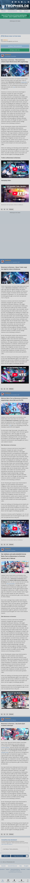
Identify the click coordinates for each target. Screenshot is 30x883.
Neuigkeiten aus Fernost (12, 41)
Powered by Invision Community (15, 872)
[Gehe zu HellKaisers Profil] (2, 55)
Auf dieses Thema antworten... (11, 849)
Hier (10, 425)
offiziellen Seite (4, 752)
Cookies (28, 869)
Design (7, 869)
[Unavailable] (15, 70)
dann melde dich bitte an (6, 844)
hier (14, 87)
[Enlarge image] (15, 408)
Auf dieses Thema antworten (15, 46)
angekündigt (24, 82)
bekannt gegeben (5, 747)
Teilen (6, 856)
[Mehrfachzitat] (7, 209)
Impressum (23, 869)
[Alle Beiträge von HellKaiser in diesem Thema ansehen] (2, 209)
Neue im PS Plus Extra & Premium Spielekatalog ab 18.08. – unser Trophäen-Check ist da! (14, 15)
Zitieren (11, 209)
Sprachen (2, 869)
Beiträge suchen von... (15, 50)
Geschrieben (10, 56)
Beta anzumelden (11, 583)
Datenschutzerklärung (15, 869)
